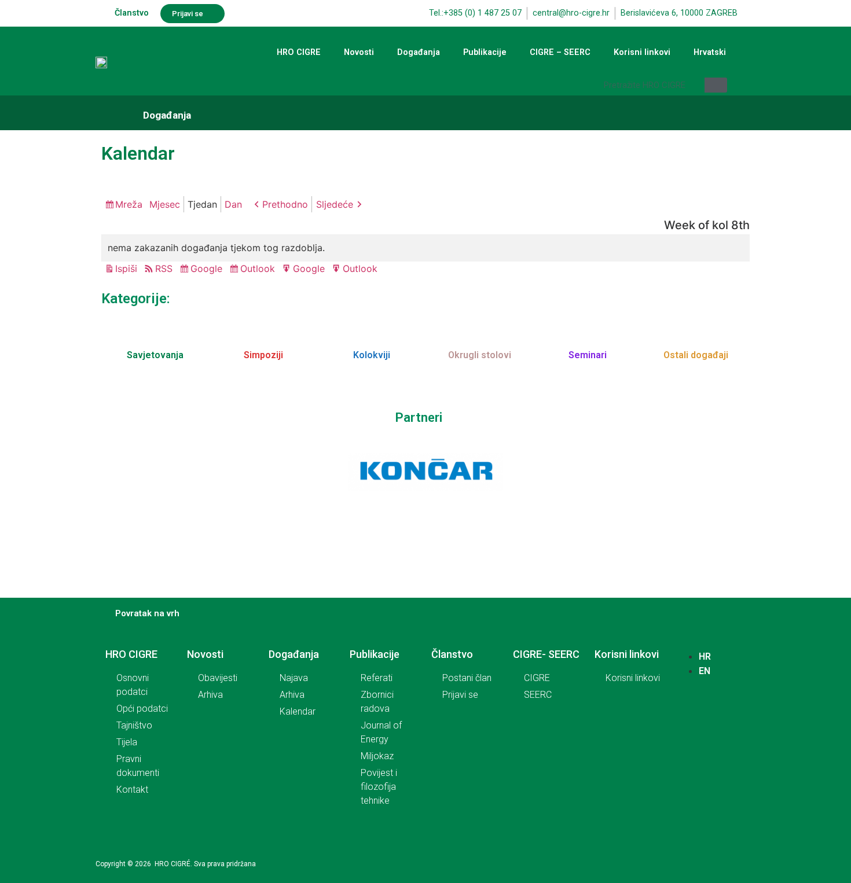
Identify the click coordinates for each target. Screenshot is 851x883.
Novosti (359, 52)
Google (208, 270)
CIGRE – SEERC (560, 52)
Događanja (418, 52)
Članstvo (132, 13)
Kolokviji (371, 354)
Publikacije (485, 52)
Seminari (587, 354)
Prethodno (285, 204)
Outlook (259, 270)
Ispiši (128, 269)
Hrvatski (710, 52)
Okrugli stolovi (479, 354)
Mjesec (164, 204)
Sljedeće (334, 204)
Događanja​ (167, 115)
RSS (164, 268)
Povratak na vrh (147, 613)
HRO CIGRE (299, 52)
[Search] (716, 85)
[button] (192, 13)
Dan (233, 204)
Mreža (130, 205)
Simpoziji (263, 354)
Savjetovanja (155, 354)
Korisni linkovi (642, 52)
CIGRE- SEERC (546, 654)
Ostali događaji (695, 354)
